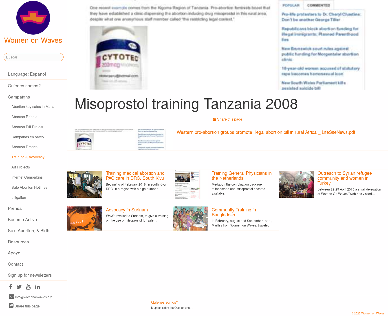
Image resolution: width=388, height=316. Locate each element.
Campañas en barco (27, 136)
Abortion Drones (24, 146)
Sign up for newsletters (30, 275)
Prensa (15, 208)
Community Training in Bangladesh (234, 212)
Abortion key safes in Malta (32, 106)
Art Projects (20, 167)
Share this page (27, 306)
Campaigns (19, 97)
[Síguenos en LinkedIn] (37, 287)
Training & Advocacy (27, 156)
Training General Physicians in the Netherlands (242, 175)
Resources (18, 241)
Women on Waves (33, 39)
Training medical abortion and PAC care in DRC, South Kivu (135, 175)
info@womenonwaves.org (33, 296)
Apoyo (14, 252)
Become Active (22, 219)
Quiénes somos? (24, 85)
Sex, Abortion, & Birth (28, 230)
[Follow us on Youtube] (28, 287)
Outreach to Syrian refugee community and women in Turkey (344, 178)
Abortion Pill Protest (27, 126)
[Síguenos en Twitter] (19, 287)
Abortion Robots (24, 116)
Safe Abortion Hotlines (29, 187)
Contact (15, 264)
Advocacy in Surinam (127, 209)
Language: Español (27, 74)
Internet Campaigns (27, 177)
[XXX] (10, 287)
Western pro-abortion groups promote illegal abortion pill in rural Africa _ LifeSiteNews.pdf (266, 132)
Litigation (18, 197)
